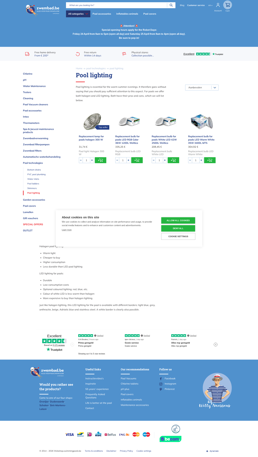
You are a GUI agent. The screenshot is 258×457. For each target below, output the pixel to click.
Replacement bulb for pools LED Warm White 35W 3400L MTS (201, 139)
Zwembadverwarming (35, 138)
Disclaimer (111, 451)
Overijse (44, 401)
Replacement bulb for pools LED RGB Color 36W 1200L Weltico (127, 139)
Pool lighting (33, 193)
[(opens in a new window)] (212, 451)
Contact (89, 408)
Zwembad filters (32, 150)
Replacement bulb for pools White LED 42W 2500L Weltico (164, 139)
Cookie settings (143, 451)
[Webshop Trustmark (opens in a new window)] (176, 438)
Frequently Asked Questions (95, 396)
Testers (27, 92)
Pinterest (170, 388)
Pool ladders (33, 183)
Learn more (67, 230)
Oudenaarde (57, 401)
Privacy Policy (126, 451)
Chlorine (27, 73)
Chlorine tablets (129, 383)
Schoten (44, 405)
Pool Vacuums (128, 378)
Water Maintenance (34, 86)
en (209, 5)
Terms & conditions (94, 451)
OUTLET (28, 230)
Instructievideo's (94, 378)
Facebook (170, 378)
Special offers (33, 224)
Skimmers (32, 188)
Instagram (170, 383)
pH (24, 79)
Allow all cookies (178, 220)
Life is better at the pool (98, 402)
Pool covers (149, 13)
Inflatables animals (127, 13)
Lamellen (28, 212)
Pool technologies (33, 162)
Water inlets (33, 179)
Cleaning (28, 98)
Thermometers (31, 122)
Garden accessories (34, 199)
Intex (26, 116)
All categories (76, 13)
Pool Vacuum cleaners (35, 104)
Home (79, 68)
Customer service (196, 5)
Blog (182, 5)
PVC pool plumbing (36, 174)
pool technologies (96, 68)
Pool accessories (102, 13)
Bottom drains (34, 169)
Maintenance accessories (135, 404)
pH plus (125, 388)
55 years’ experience (97, 388)
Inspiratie (90, 383)
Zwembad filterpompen (36, 144)
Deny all (178, 228)
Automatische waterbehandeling (41, 156)
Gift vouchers (30, 218)
